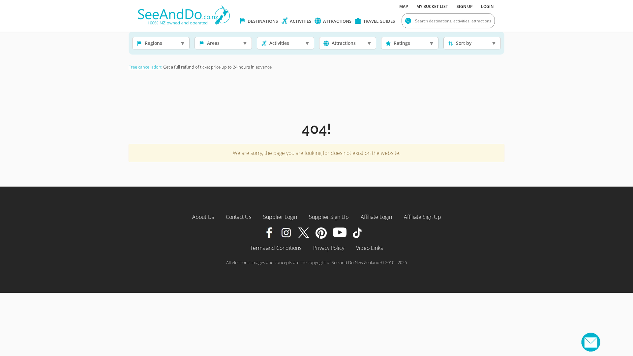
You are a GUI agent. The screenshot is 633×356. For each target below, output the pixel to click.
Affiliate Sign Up (422, 217)
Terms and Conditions (275, 248)
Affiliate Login (376, 217)
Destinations (262, 21)
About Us (203, 217)
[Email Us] (590, 342)
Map (403, 6)
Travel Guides (378, 21)
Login (487, 6)
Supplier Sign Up (329, 217)
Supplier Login (280, 217)
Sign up (464, 6)
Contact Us (238, 217)
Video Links (369, 248)
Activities (300, 21)
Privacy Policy (328, 248)
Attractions (336, 21)
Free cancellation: (145, 67)
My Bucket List (432, 6)
